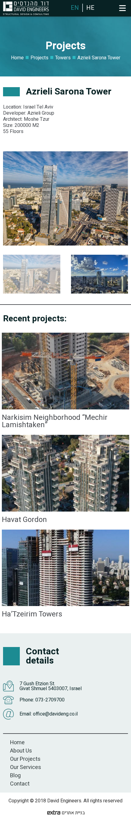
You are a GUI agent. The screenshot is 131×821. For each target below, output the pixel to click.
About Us (21, 751)
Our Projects (25, 759)
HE (90, 7)
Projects (39, 57)
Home (17, 57)
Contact (20, 784)
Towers (63, 57)
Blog (15, 775)
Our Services (25, 767)
